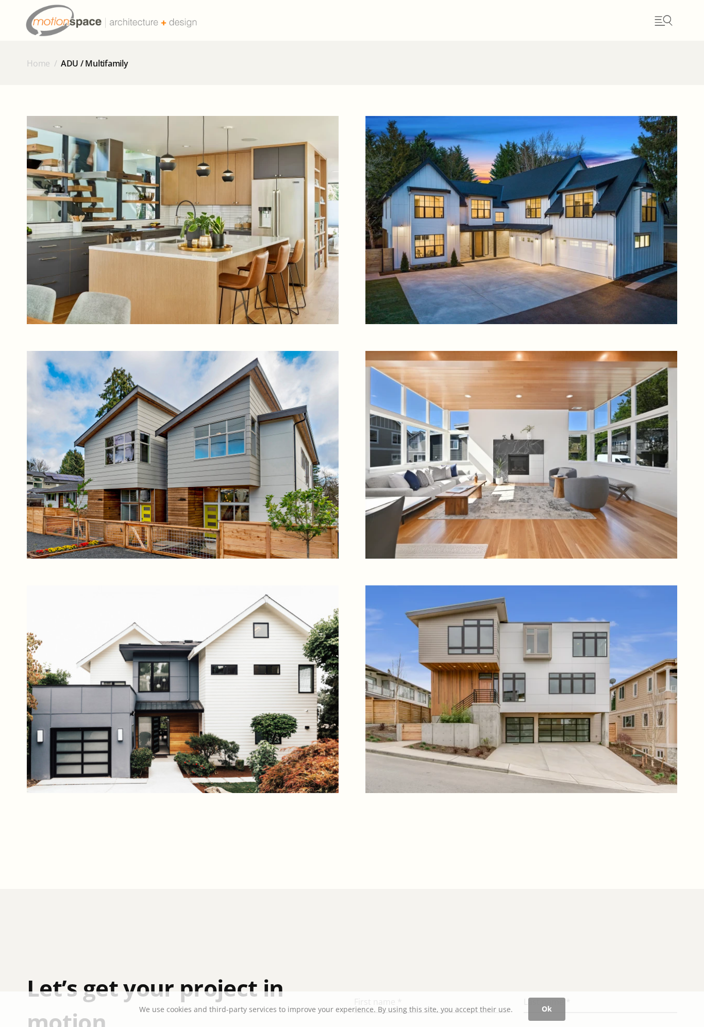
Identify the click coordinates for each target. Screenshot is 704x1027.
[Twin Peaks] (183, 455)
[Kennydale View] (521, 689)
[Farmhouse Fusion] (521, 220)
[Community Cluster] (521, 455)
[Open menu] (662, 20)
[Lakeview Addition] (183, 689)
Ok (547, 1009)
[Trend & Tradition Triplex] (183, 220)
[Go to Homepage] (133, 20)
